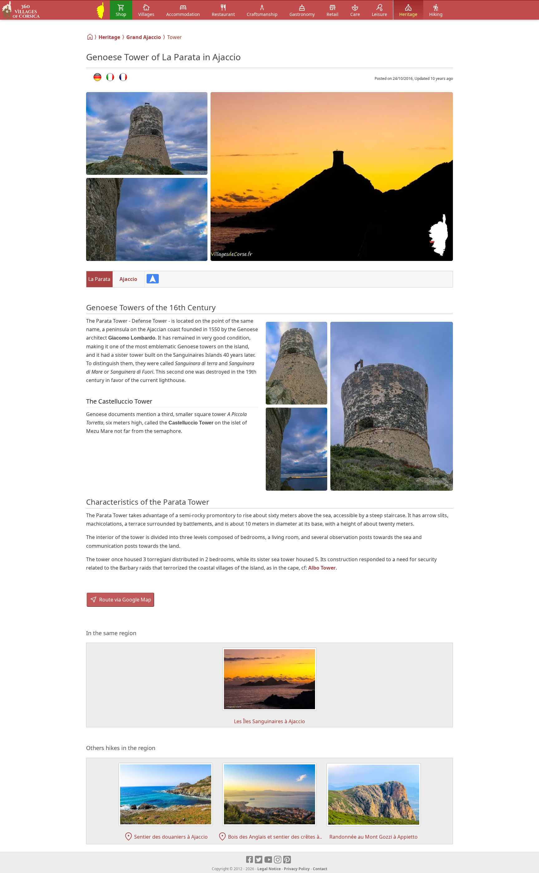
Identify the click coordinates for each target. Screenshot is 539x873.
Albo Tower (322, 567)
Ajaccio (128, 279)
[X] (259, 859)
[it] (110, 77)
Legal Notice (269, 868)
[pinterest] (287, 859)
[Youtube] (268, 859)
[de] (97, 77)
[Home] (90, 36)
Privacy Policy (297, 868)
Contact (320, 868)
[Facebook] (250, 859)
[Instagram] (278, 859)
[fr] (123, 77)
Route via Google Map (124, 599)
